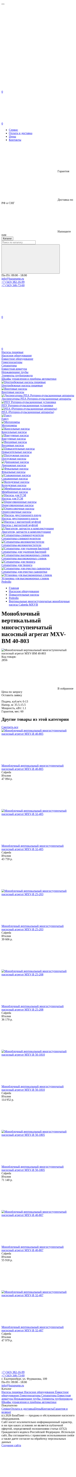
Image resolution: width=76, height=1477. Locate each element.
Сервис (13, 129)
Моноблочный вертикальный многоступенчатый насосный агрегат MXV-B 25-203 (32, 927)
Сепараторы (49, 1395)
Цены (12, 136)
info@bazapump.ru (12, 278)
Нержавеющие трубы (27, 1398)
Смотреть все (9, 727)
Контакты (15, 139)
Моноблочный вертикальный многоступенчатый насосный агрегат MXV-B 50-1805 (32, 1168)
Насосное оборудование (39, 1392)
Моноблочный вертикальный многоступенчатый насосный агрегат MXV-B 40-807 (32, 1248)
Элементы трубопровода (56, 1398)
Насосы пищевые (12, 1392)
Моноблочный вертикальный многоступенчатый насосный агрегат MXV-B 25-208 (32, 1008)
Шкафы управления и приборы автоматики (28, 1402)
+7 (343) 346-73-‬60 (13, 285)
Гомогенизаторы (30, 1395)
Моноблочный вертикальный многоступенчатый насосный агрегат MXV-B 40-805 (32, 767)
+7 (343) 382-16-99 (13, 281)
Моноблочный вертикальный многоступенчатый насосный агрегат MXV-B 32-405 (32, 847)
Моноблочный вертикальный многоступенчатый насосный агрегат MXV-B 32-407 (32, 1328)
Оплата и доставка (20, 133)
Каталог (7, 238)
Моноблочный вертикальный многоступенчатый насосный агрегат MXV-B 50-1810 (32, 1088)
